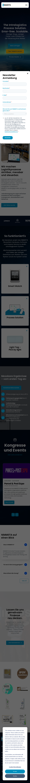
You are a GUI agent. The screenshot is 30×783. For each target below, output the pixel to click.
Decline (15, 776)
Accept (15, 771)
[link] (6, 5)
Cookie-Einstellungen (15, 767)
